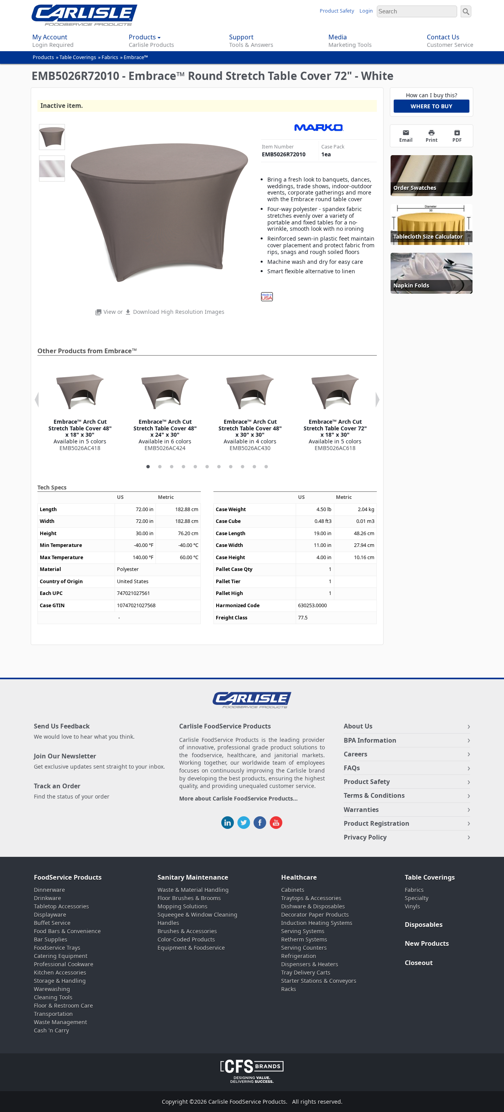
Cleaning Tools (53, 997)
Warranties (361, 809)
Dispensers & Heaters (309, 964)
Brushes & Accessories (187, 931)
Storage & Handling (60, 980)
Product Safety (337, 10)
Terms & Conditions (374, 795)
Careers (355, 754)
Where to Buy (431, 106)
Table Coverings (77, 57)
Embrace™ (136, 57)
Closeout (419, 962)
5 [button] (195, 467)
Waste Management (60, 1022)
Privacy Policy (365, 837)
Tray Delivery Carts (305, 972)
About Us (358, 726)
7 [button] (219, 467)
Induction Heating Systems (316, 923)
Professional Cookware (63, 964)
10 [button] (254, 467)
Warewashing (52, 989)
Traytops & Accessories (311, 898)
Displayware (50, 914)
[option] (80, 410)
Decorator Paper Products (315, 914)
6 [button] (207, 467)
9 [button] (242, 467)
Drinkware (47, 898)
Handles (168, 923)
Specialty (416, 898)
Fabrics (110, 57)
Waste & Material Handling (193, 889)
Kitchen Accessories (60, 972)
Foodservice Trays (57, 947)
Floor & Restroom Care (63, 1005)
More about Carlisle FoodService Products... (238, 798)
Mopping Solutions (183, 906)
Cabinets (292, 889)
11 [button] (266, 467)
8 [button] (231, 467)
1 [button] (148, 467)
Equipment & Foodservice (191, 947)
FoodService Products (68, 877)
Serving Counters (304, 947)
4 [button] (183, 467)
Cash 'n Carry (51, 1030)
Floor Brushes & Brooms (189, 898)
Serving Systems (302, 931)
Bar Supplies (50, 939)
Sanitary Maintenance (193, 877)
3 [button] (172, 467)
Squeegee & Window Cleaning (197, 914)
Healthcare (299, 877)
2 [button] (160, 467)
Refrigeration (298, 956)
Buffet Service (52, 923)
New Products (427, 943)
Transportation (53, 1013)
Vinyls (412, 906)
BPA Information (370, 740)
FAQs (352, 768)
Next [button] (378, 400)
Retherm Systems (304, 939)
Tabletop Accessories (61, 906)
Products (43, 57)
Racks (288, 989)
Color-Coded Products (186, 939)
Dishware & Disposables (313, 906)
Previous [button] (37, 400)
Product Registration (377, 823)
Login (366, 10)
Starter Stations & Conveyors (318, 980)
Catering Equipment (60, 956)
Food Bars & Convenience (67, 931)
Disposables (424, 924)
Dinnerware (49, 889)
